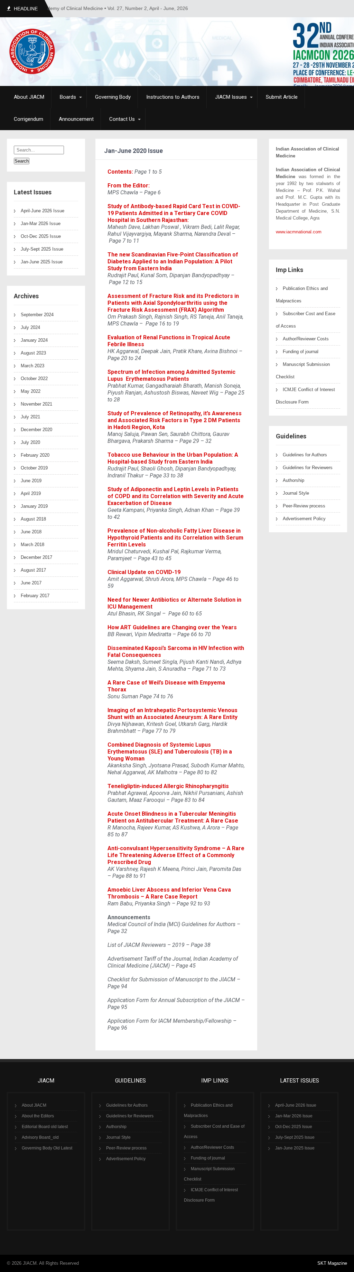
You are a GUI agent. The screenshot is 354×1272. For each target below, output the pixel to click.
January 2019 (34, 506)
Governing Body (113, 97)
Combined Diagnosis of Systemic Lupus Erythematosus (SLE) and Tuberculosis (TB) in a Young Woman (170, 751)
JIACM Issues (231, 97)
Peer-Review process (304, 505)
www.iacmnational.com (299, 231)
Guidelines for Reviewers (308, 467)
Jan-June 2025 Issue (42, 261)
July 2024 (30, 327)
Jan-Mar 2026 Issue (40, 223)
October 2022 (34, 378)
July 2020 (30, 442)
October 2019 (34, 467)
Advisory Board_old (40, 1137)
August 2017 (33, 570)
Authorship (293, 480)
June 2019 (31, 480)
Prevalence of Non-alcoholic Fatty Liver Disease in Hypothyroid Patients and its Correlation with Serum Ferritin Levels (175, 537)
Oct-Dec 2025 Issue (41, 236)
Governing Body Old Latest (47, 1148)
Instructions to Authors (172, 97)
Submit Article (282, 97)
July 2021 (30, 416)
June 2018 (31, 531)
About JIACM (29, 97)
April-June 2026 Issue (42, 210)
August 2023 (33, 353)
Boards (68, 97)
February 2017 (35, 595)
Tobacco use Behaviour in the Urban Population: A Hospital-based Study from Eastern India (173, 458)
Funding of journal (300, 351)
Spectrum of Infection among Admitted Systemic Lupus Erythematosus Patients (171, 375)
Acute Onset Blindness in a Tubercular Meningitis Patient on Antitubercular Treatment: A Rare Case (173, 817)
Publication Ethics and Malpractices (208, 1110)
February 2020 (35, 455)
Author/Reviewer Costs (306, 338)
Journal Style (296, 493)
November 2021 (36, 404)
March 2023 (32, 365)
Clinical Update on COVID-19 (144, 572)
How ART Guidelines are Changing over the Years (172, 627)
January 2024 (34, 340)
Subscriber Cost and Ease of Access (214, 1131)
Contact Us (122, 119)
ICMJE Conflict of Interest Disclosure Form (305, 396)
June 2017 (31, 582)
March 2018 (32, 544)
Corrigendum (28, 119)
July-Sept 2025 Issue (42, 249)
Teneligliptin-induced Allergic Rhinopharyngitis (168, 786)
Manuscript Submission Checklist (209, 1174)
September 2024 (37, 314)
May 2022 (30, 391)
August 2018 (33, 519)
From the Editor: (129, 185)
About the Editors (38, 1116)
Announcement (76, 119)
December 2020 (36, 429)
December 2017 (36, 557)
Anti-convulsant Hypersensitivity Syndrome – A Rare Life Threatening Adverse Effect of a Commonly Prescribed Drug (176, 855)
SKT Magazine (332, 1263)
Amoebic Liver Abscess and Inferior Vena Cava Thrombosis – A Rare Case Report (169, 893)
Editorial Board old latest (45, 1126)
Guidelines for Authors (305, 454)
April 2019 (31, 493)
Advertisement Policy (304, 518)
